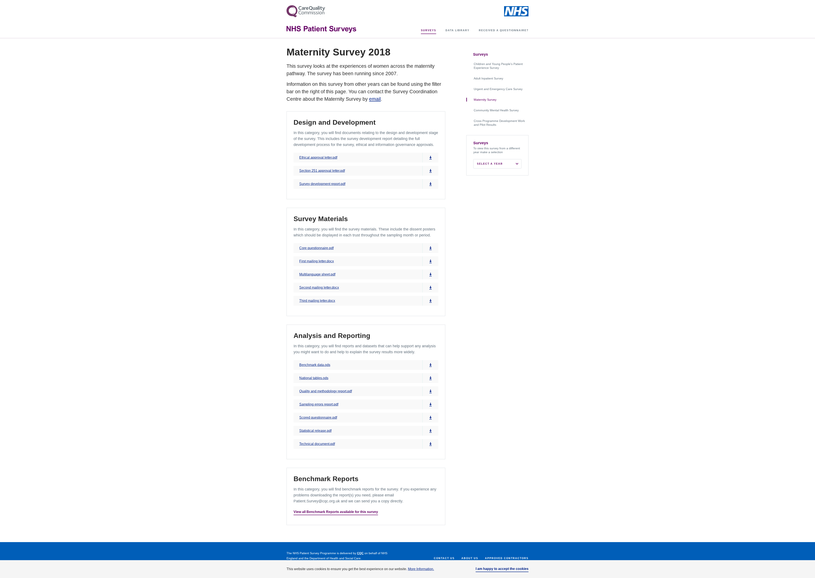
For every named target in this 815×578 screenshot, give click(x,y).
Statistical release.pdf (315, 430)
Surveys (428, 30)
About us (469, 558)
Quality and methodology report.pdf (325, 391)
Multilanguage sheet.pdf (317, 274)
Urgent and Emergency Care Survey (498, 89)
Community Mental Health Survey (496, 110)
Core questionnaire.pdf (316, 248)
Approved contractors (506, 558)
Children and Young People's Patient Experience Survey (498, 65)
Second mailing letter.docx (319, 287)
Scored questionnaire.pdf (318, 417)
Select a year (490, 163)
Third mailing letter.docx (317, 300)
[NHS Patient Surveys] (321, 29)
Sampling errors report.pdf (318, 404)
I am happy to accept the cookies (502, 569)
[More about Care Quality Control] (306, 11)
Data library (457, 30)
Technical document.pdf (317, 444)
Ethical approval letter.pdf (318, 157)
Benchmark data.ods (314, 365)
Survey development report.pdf (322, 184)
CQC (360, 553)
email (375, 99)
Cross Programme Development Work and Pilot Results (499, 122)
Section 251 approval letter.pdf (322, 170)
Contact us (444, 558)
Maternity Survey (485, 99)
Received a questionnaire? (503, 30)
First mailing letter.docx (316, 261)
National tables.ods (313, 378)
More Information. (421, 569)
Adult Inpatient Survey (488, 78)
